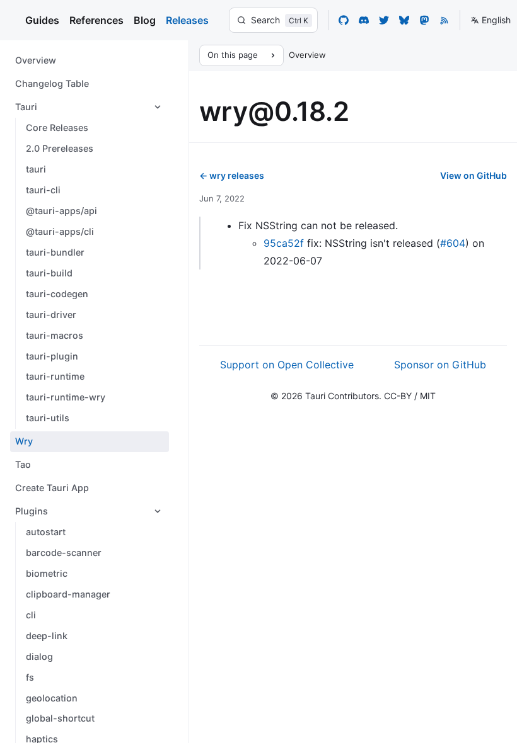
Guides (42, 20)
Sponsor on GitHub (440, 364)
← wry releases (231, 175)
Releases (187, 20)
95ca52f (284, 243)
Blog (145, 20)
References (96, 20)
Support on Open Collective (287, 364)
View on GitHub (473, 175)
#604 (452, 243)
